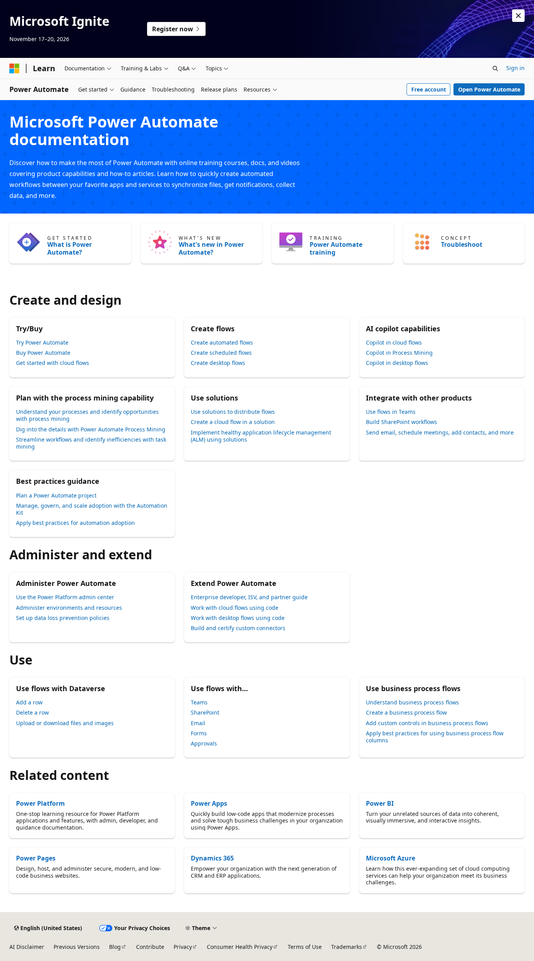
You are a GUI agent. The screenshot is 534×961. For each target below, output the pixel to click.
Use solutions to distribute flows (233, 411)
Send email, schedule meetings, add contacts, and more (440, 432)
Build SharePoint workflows (401, 422)
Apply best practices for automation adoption (75, 522)
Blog (115, 946)
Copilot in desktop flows (397, 362)
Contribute (150, 946)
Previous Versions (77, 946)
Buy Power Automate (43, 352)
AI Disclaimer (26, 946)
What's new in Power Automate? (211, 248)
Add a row (29, 702)
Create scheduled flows (221, 352)
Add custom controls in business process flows (427, 723)
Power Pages (36, 858)
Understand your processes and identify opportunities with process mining (87, 415)
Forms (199, 733)
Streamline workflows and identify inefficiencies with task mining (91, 443)
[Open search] (495, 68)
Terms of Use (305, 946)
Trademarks (346, 946)
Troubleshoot (461, 244)
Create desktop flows (218, 362)
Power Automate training (336, 248)
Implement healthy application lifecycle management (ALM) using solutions (261, 436)
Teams (199, 702)
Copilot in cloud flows (394, 342)
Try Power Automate (42, 342)
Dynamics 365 (212, 858)
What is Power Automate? (69, 248)
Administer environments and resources (69, 607)
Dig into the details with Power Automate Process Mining (90, 429)
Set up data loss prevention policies (62, 618)
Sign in (515, 68)
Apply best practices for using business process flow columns (435, 736)
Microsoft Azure (390, 858)
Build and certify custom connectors (238, 628)
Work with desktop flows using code (238, 618)
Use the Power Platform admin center (65, 597)
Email (198, 723)
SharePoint (205, 712)
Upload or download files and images (65, 723)
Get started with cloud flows (52, 362)
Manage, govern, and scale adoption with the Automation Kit (91, 509)
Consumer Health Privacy (239, 946)
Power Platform (40, 803)
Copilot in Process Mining (399, 352)
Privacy (183, 946)
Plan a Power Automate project (56, 495)
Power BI (380, 803)
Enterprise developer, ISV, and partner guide (249, 597)
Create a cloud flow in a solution (233, 422)
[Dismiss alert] (518, 15)
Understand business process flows (412, 702)
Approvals (204, 743)
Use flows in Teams (391, 411)
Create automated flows (222, 342)
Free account (428, 89)
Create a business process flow (406, 712)
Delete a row (32, 712)
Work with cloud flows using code (234, 607)
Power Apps (209, 803)
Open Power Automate (489, 89)
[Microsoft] (14, 68)
